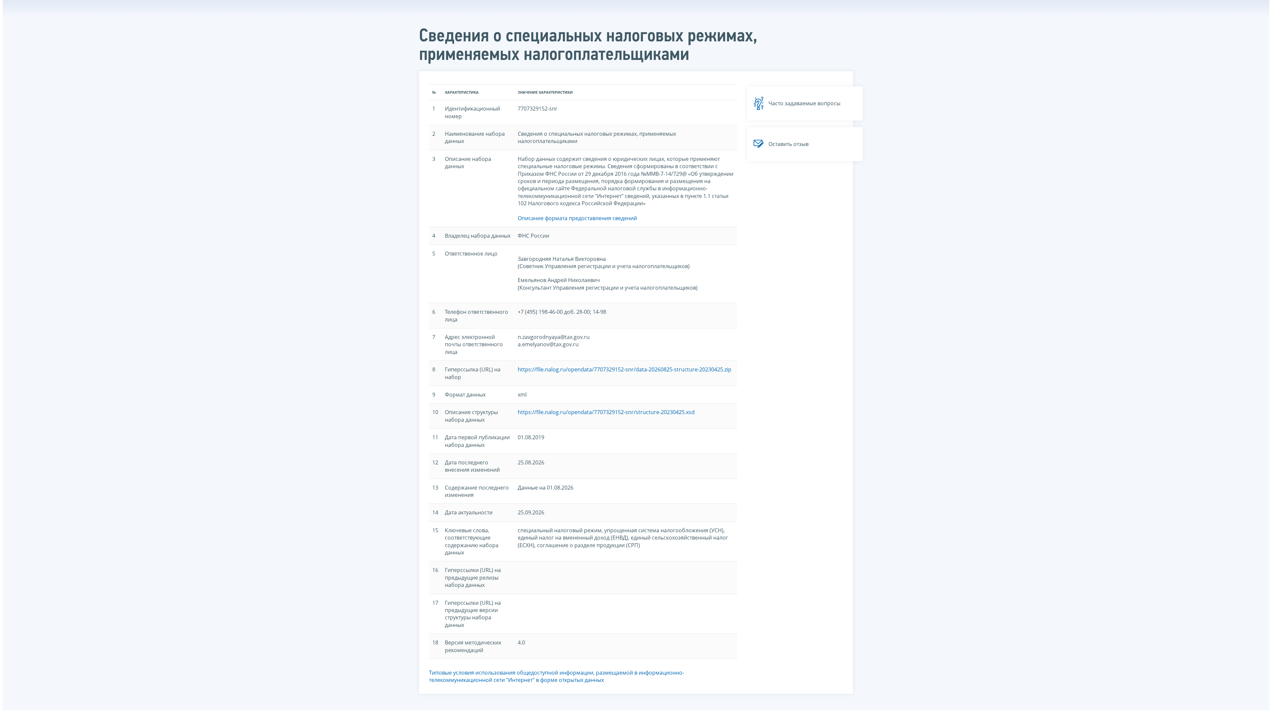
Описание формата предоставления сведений (577, 218)
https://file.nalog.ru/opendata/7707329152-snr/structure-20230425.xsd (606, 412)
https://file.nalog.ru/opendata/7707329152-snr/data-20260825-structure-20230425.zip (624, 369)
